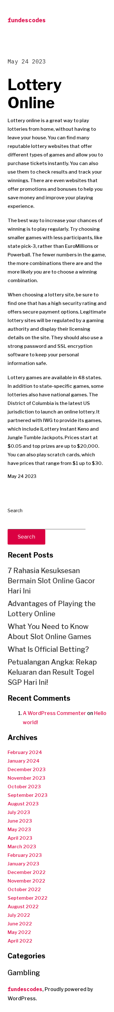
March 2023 (22, 847)
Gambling (24, 973)
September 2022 (28, 898)
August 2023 (23, 804)
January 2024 (24, 761)
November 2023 (26, 778)
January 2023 (23, 864)
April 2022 (20, 941)
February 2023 (25, 855)
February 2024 (25, 752)
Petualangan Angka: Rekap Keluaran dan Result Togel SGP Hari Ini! (52, 672)
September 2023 (28, 795)
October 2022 (24, 889)
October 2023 (24, 787)
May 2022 (19, 932)
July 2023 (19, 812)
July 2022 (19, 915)
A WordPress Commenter (54, 713)
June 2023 (20, 821)
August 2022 (23, 906)
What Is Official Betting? (48, 649)
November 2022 (26, 881)
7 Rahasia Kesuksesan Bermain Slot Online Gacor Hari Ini (51, 580)
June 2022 (20, 924)
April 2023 (20, 838)
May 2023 (19, 829)
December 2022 (27, 872)
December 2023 (27, 769)
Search (15, 510)
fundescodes (27, 20)
